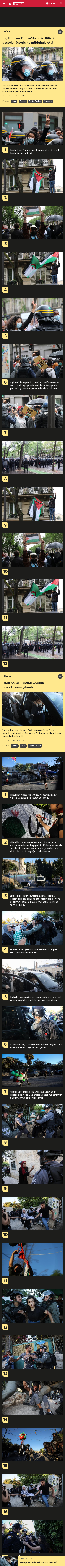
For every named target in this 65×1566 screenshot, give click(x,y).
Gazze (14, 746)
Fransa (23, 101)
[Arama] (61, 3)
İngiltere (48, 101)
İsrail (14, 101)
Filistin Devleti (35, 101)
